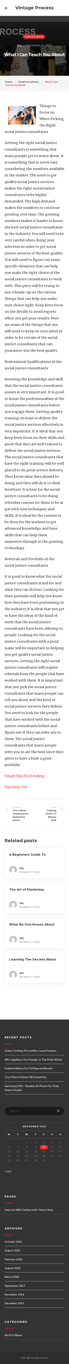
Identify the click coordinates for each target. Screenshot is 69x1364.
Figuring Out (16, 787)
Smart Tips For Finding (24, 776)
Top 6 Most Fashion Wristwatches (26, 1077)
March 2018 (12, 1276)
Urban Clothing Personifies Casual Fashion (30, 1050)
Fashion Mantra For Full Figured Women (29, 1068)
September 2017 (15, 1285)
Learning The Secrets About (32, 959)
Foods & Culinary (34, 36)
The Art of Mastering (26, 889)
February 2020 (13, 1259)
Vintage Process (34, 7)
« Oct (8, 1171)
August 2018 (12, 1268)
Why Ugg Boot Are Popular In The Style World (33, 1059)
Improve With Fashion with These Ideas (29, 1209)
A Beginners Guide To (27, 854)
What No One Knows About (31, 924)
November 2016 (14, 1294)
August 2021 (12, 1250)
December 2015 (14, 1303)
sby (19, 45)
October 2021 (13, 1241)
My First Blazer (14, 1335)
